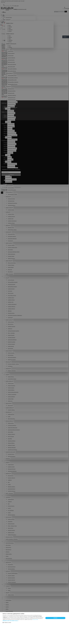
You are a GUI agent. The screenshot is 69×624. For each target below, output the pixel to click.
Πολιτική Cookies (35, 619)
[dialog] (34, 618)
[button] (23, 620)
